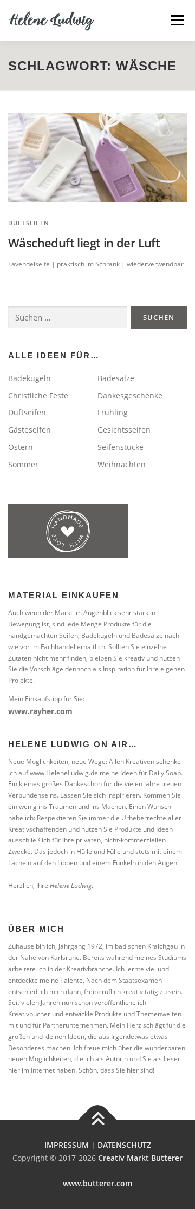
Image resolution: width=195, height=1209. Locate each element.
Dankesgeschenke (130, 395)
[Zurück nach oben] (98, 1120)
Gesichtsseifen (124, 429)
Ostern (20, 447)
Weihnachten (122, 464)
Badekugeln (29, 378)
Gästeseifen (29, 429)
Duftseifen (28, 223)
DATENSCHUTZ (124, 1145)
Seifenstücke (121, 447)
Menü (177, 20)
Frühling (113, 412)
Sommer (23, 464)
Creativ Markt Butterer (140, 1158)
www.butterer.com (97, 1183)
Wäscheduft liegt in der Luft (84, 242)
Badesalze (116, 378)
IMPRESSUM (66, 1145)
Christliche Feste (38, 395)
